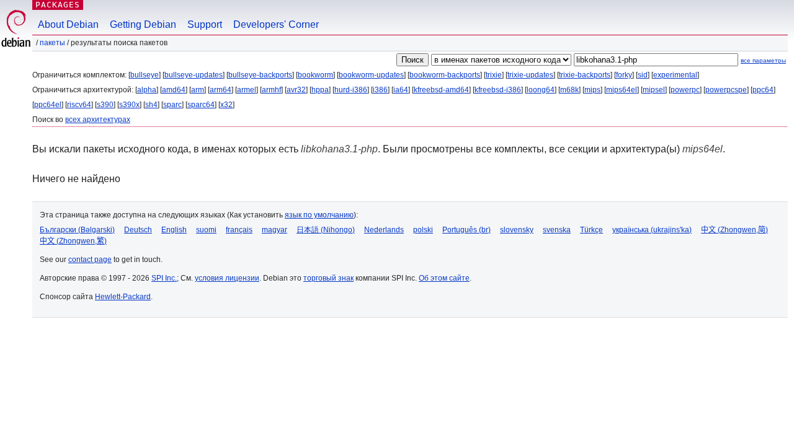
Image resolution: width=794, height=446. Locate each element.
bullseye (144, 75)
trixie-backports (584, 75)
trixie (494, 75)
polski (423, 229)
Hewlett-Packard (123, 296)
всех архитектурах (97, 119)
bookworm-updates (371, 75)
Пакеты (52, 42)
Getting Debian (143, 24)
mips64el (621, 89)
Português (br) (466, 229)
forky (624, 75)
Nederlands (384, 229)
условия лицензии (227, 278)
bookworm (315, 75)
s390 (105, 104)
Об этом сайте (444, 278)
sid (643, 75)
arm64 (220, 89)
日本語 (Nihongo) (326, 229)
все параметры (763, 60)
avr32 (296, 89)
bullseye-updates (193, 75)
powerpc (685, 89)
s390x (129, 104)
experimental (675, 75)
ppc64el (47, 104)
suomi (206, 229)
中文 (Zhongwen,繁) (73, 241)
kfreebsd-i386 (498, 89)
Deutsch (138, 229)
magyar (274, 229)
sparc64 (201, 104)
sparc (172, 104)
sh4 (151, 104)
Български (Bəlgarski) (77, 229)
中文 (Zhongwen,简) (734, 229)
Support (204, 24)
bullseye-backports (260, 75)
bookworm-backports (444, 75)
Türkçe (591, 229)
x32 (226, 104)
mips (592, 89)
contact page (90, 259)
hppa (320, 89)
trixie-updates (530, 75)
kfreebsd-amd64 (441, 89)
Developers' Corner (276, 24)
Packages (57, 4)
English (174, 229)
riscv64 (79, 104)
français (239, 229)
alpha (146, 89)
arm (197, 89)
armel (246, 89)
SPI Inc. (164, 278)
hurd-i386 (350, 89)
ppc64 (763, 89)
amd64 (173, 89)
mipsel (654, 89)
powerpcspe (726, 89)
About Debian (68, 24)
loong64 (541, 89)
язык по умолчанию (319, 215)
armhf (271, 89)
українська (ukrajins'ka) (652, 229)
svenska (557, 229)
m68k (569, 89)
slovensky (516, 229)
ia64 (400, 89)
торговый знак (328, 278)
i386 (380, 89)
